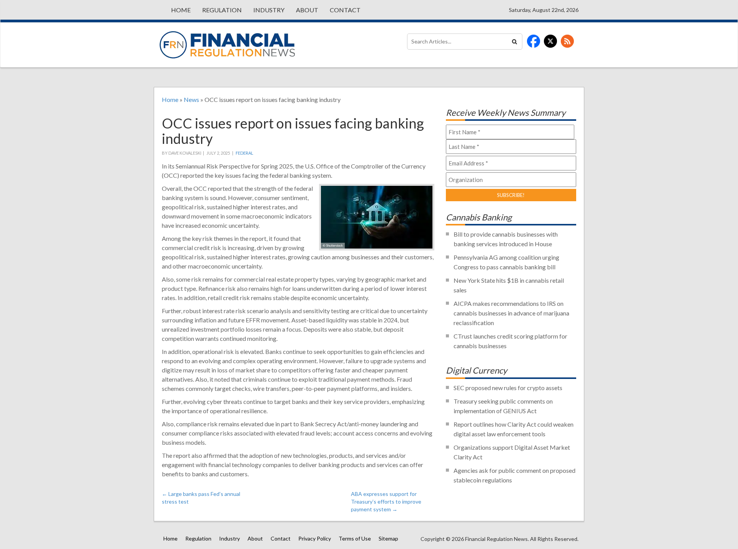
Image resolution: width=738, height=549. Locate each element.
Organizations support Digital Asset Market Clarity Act (512, 452)
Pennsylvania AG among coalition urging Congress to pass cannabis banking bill (506, 262)
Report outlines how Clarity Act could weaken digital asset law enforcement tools (513, 429)
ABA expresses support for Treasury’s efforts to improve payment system (386, 501)
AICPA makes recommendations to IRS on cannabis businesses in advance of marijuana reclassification (511, 313)
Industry (268, 9)
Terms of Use (355, 538)
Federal (244, 152)
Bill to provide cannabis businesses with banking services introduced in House (506, 238)
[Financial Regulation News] (227, 44)
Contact (345, 9)
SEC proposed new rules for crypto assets (508, 387)
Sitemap (388, 538)
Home (181, 9)
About (307, 9)
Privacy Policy (314, 538)
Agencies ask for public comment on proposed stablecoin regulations (514, 475)
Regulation (222, 9)
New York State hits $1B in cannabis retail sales (509, 285)
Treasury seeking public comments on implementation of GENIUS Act (503, 405)
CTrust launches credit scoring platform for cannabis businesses (510, 340)
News (191, 99)
